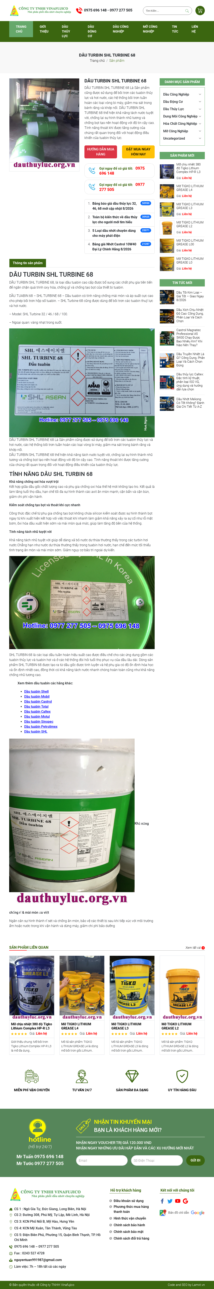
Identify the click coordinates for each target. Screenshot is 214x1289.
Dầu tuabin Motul (37, 717)
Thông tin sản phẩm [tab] (28, 263)
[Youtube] (177, 1201)
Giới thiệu (44, 29)
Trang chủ (21, 29)
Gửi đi (195, 1160)
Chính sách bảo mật (128, 1232)
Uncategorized (174, 138)
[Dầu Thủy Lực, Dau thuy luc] (40, 10)
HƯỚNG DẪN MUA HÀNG (100, 151)
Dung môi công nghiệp (180, 116)
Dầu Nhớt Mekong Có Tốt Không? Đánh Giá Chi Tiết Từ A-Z (190, 403)
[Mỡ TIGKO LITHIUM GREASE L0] (167, 264)
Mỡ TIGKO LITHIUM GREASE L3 (190, 206)
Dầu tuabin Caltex (37, 712)
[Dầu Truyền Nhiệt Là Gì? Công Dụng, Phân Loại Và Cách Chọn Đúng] (167, 360)
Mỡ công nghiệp (150, 29)
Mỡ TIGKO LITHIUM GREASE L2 (190, 224)
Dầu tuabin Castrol (38, 702)
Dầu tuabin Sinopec (38, 722)
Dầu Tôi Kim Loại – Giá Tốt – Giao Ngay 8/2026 (190, 296)
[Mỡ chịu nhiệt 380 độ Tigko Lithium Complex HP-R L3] (167, 171)
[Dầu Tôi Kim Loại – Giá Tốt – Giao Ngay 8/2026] (167, 297)
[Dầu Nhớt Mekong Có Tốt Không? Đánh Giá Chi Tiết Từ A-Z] (167, 404)
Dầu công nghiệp (121, 29)
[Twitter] (170, 1201)
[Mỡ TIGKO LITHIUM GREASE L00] (167, 245)
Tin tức (175, 29)
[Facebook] (162, 1201)
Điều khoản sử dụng (129, 1201)
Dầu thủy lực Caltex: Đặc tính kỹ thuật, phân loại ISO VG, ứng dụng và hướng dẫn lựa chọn (190, 381)
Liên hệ (195, 29)
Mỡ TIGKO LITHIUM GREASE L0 (190, 260)
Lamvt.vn (198, 1285)
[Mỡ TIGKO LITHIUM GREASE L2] (167, 227)
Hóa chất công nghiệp (180, 124)
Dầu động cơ (92, 31)
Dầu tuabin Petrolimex (40, 727)
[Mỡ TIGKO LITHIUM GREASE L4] (167, 191)
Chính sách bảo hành (129, 1225)
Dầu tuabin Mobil (37, 697)
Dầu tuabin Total (36, 707)
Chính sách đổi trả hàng (131, 1238)
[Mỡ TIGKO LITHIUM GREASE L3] (167, 209)
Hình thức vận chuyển (130, 1218)
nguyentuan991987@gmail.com (38, 1260)
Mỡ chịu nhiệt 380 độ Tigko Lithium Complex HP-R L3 (188, 168)
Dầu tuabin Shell (36, 692)
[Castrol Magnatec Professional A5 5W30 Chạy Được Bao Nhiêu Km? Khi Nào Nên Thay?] (167, 338)
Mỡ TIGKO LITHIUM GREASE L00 (190, 242)
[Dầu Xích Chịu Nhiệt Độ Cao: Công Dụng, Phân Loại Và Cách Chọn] (167, 316)
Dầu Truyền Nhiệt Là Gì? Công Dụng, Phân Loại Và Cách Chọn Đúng (190, 359)
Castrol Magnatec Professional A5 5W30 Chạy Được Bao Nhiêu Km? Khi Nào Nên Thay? (189, 337)
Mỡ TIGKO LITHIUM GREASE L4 (190, 188)
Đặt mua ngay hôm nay (138, 151)
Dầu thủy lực (66, 31)
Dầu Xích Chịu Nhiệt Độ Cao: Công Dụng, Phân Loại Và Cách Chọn (190, 315)
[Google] (185, 1201)
